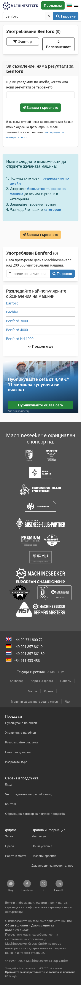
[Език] (69, 5)
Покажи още (42, 346)
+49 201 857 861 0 (28, 646)
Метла (32, 691)
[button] (76, 5)
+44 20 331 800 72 (28, 639)
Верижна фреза (42, 681)
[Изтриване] (49, 16)
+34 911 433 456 (27, 660)
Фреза (48, 691)
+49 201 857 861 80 (29, 653)
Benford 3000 (17, 321)
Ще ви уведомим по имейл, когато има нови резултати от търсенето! (37, 85)
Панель (65, 681)
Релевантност (58, 46)
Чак (67, 701)
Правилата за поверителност (24, 972)
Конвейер (17, 681)
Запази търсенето (42, 107)
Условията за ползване (60, 972)
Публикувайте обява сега (40, 405)
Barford (12, 303)
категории (52, 209)
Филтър (24, 41)
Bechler (12, 312)
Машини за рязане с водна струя (34, 701)
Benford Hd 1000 (19, 338)
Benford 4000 (17, 329)
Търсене (68, 16)
